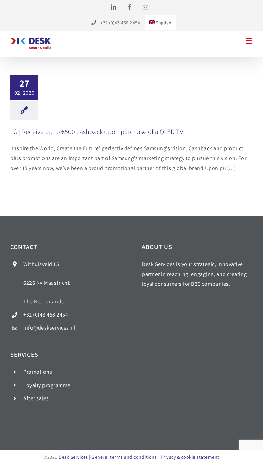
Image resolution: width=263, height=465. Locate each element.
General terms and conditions (124, 457)
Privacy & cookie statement (190, 457)
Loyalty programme (47, 385)
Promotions (37, 371)
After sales (36, 398)
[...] (231, 168)
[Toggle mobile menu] (249, 41)
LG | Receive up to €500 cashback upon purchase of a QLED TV (96, 131)
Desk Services (73, 457)
